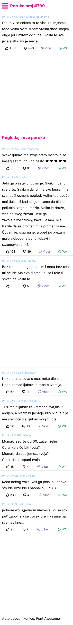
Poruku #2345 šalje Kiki (17, 177)
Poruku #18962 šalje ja (16, 435)
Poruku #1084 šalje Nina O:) (20, 401)
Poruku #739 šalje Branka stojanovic (25, 16)
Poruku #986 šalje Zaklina (18, 475)
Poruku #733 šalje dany (17, 504)
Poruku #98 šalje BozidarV (19, 372)
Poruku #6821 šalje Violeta (19, 260)
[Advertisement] (36, 90)
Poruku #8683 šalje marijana (20, 149)
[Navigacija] (5, 5)
